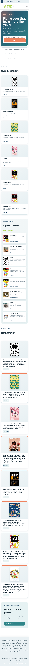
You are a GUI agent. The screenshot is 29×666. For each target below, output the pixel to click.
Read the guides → (10, 623)
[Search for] (27, 7)
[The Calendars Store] (10, 6)
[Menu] (2, 7)
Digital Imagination (22, 660)
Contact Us (15, 663)
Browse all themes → (8, 230)
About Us (9, 663)
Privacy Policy (22, 663)
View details (6, 368)
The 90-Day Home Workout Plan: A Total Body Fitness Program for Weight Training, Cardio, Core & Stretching (13, 492)
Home (4, 663)
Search (14, 40)
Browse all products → (6, 338)
